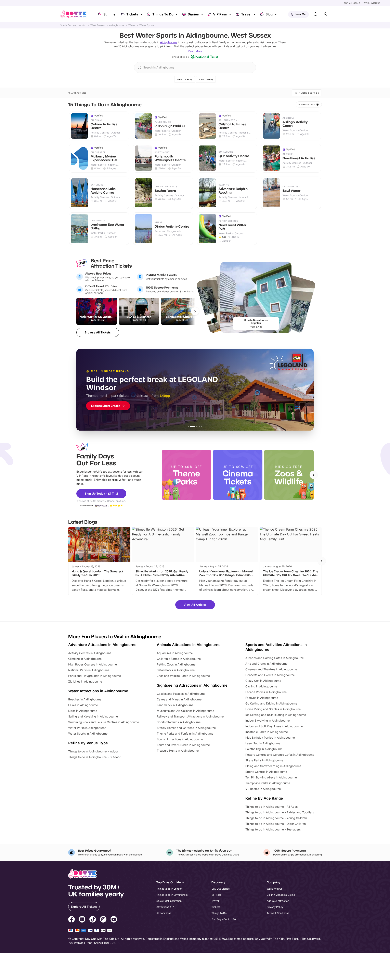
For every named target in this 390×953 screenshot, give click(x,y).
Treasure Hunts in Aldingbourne (178, 750)
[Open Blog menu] (276, 14)
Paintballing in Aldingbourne (264, 749)
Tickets (132, 14)
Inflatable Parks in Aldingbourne (266, 732)
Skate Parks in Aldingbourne (264, 760)
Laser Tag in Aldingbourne (262, 743)
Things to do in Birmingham (172, 894)
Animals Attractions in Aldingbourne (189, 645)
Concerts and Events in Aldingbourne (270, 675)
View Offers (205, 79)
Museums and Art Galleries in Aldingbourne (185, 710)
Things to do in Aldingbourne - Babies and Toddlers (279, 812)
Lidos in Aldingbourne (82, 710)
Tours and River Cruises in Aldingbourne (183, 745)
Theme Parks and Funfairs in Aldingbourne (185, 733)
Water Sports (146, 25)
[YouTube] (113, 920)
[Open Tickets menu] (142, 14)
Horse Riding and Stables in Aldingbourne (273, 709)
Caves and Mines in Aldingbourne (179, 699)
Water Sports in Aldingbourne (87, 733)
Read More (195, 51)
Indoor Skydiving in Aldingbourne (267, 720)
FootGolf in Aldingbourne (261, 697)
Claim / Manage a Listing (281, 894)
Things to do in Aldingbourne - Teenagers (273, 829)
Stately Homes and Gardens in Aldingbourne (186, 727)
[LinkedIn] (82, 920)
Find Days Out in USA (223, 919)
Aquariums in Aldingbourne (175, 653)
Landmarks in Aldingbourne (175, 705)
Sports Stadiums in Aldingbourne (178, 722)
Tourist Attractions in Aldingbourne (180, 739)
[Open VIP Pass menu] (230, 14)
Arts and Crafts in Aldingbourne (266, 663)
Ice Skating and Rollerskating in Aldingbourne (275, 714)
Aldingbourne (116, 25)
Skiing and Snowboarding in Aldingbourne (273, 766)
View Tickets (184, 79)
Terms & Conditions (278, 913)
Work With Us (372, 3)
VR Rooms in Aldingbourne (263, 788)
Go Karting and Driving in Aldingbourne (271, 703)
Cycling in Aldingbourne (261, 686)
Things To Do (162, 14)
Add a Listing (352, 3)
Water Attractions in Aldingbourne (98, 691)
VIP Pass (220, 14)
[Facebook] (71, 920)
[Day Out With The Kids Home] (73, 14)
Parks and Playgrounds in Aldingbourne (94, 675)
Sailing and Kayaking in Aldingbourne (93, 716)
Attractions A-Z (165, 906)
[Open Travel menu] (255, 14)
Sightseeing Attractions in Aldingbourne (192, 685)
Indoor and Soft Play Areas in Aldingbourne (274, 726)
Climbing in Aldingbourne (85, 658)
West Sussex (97, 25)
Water (131, 25)
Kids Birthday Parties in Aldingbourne (270, 737)
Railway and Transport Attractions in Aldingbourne (190, 716)
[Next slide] (314, 475)
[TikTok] (92, 920)
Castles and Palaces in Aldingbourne (181, 693)
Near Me (301, 14)
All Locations (163, 913)
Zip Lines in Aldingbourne (85, 681)
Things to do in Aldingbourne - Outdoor (94, 757)
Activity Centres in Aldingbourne (89, 653)
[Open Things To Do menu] (177, 14)
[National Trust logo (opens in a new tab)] (204, 57)
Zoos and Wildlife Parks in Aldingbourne (183, 675)
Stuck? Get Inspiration (169, 900)
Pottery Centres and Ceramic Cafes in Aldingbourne (279, 754)
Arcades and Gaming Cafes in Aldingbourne (274, 658)
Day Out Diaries (220, 888)
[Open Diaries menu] (202, 14)
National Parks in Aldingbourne (88, 670)
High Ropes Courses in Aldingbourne (92, 664)
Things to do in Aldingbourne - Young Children (276, 818)
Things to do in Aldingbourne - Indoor (93, 751)
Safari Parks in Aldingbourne (176, 670)
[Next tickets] (195, 311)
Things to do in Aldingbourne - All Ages (271, 806)
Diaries (193, 14)
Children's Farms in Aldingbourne (179, 658)
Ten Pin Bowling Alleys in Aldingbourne (271, 777)
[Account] (325, 14)
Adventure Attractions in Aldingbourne (102, 645)
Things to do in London (169, 888)
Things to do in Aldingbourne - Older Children (275, 823)
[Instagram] (103, 920)
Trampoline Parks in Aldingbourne (267, 783)
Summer (110, 14)
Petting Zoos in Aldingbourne (176, 664)
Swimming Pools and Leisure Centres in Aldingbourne (103, 722)
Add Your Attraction (278, 900)
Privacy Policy (275, 906)
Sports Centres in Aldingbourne (266, 771)
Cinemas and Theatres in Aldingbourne (271, 669)
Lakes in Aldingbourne (83, 705)
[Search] (315, 14)
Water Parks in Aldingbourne (87, 727)
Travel (246, 14)
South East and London (73, 25)
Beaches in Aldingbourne (84, 699)
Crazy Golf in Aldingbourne (263, 680)
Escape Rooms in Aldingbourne (266, 692)
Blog (269, 14)
